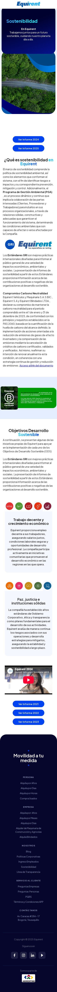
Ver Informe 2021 (28, 703)
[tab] (9, 506)
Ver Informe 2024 (28, 139)
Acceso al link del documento (36, 365)
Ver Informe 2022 (28, 712)
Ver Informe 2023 (28, 721)
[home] (28, 4)
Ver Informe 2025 (28, 148)
